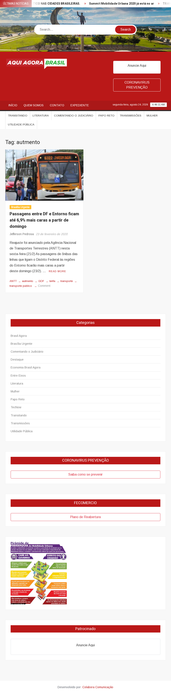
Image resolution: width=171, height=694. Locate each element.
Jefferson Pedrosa (22, 234)
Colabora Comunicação (97, 687)
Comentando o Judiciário (73, 115)
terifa (52, 281)
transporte (66, 281)
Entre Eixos (18, 375)
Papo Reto (106, 115)
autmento (27, 281)
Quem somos (34, 105)
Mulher (152, 115)
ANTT (13, 281)
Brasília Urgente (20, 207)
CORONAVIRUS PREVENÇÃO (137, 85)
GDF (41, 281)
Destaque (17, 359)
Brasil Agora (19, 335)
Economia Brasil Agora (25, 367)
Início (12, 105)
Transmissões (130, 115)
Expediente (79, 105)
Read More (57, 271)
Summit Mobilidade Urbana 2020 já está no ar (113, 3)
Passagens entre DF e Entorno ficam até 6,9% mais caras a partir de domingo (44, 220)
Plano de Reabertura (85, 517)
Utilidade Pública (21, 124)
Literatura (41, 115)
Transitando (17, 115)
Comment (44, 285)
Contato (57, 105)
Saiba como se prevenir (85, 474)
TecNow (16, 407)
